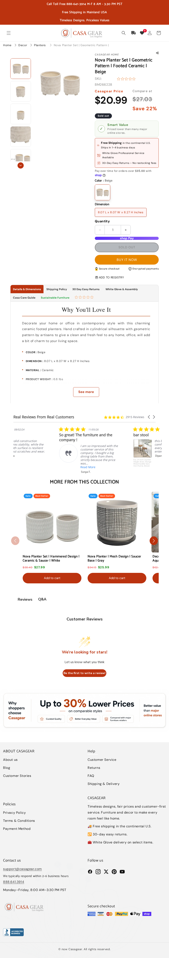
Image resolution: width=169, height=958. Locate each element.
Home (7, 45)
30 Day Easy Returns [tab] (86, 289)
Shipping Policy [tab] (56, 289)
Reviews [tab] (25, 599)
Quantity (102, 221)
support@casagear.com (22, 869)
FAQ (91, 776)
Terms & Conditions (19, 820)
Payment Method (17, 829)
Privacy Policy (14, 812)
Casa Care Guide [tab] (24, 297)
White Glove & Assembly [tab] (121, 289)
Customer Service (102, 759)
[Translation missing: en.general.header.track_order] (133, 33)
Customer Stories (17, 776)
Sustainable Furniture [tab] (55, 297)
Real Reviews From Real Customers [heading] (43, 417)
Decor (23, 45)
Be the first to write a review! (84, 673)
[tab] (84, 297)
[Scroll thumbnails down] (21, 165)
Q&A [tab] (42, 599)
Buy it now (127, 260)
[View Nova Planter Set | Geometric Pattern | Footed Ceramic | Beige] (21, 69)
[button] (8, 33)
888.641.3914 (13, 882)
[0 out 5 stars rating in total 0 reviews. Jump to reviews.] (127, 79)
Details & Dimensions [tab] (27, 289)
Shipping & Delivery (104, 784)
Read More (42, 467)
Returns (94, 768)
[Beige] (102, 192)
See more (86, 392)
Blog (6, 768)
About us (10, 759)
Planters (40, 45)
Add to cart (52, 578)
